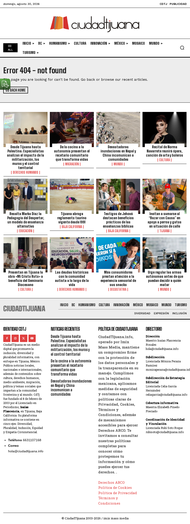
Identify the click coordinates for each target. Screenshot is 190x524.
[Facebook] (6, 338)
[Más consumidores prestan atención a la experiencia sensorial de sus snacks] (118, 254)
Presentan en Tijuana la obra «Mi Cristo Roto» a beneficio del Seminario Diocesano (25, 278)
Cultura (164, 160)
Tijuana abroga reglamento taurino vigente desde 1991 (71, 218)
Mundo (118, 164)
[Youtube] (32, 338)
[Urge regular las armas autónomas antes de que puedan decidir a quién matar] (164, 254)
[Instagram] (15, 338)
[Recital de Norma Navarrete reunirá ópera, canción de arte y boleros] (164, 129)
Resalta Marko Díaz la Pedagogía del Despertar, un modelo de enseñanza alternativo (25, 220)
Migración (72, 164)
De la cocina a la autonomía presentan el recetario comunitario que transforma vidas (72, 153)
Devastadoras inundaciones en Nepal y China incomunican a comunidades (118, 153)
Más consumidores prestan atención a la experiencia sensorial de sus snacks (118, 278)
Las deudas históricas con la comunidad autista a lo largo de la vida (72, 278)
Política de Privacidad (117, 492)
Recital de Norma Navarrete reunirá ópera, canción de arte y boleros (164, 151)
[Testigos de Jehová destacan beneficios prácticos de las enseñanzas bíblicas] (118, 196)
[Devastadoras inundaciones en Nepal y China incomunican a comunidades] (118, 129)
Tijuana (164, 231)
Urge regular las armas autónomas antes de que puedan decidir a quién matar (164, 278)
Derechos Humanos (25, 172)
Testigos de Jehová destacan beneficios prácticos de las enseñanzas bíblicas (118, 220)
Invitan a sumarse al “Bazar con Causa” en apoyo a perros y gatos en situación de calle (164, 220)
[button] (182, 47)
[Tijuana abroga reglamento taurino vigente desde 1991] (72, 196)
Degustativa (118, 289)
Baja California (72, 226)
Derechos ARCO (111, 482)
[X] (23, 338)
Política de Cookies (115, 487)
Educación (25, 231)
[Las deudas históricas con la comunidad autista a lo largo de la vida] (72, 254)
